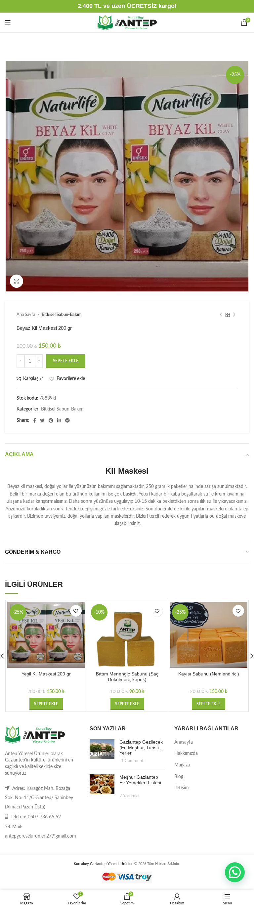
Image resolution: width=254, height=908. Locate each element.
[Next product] (234, 315)
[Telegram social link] (67, 420)
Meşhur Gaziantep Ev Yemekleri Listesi (140, 779)
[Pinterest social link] (51, 420)
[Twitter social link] (42, 420)
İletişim (181, 788)
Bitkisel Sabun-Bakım (62, 314)
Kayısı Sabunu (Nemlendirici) (208, 673)
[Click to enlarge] (16, 281)
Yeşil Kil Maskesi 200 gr (46, 673)
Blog (178, 776)
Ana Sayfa (26, 314)
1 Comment (132, 761)
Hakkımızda (186, 753)
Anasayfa (183, 742)
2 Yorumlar (129, 796)
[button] (46, 704)
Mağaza (182, 765)
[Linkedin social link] (59, 420)
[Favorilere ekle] (76, 611)
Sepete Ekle (65, 361)
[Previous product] (221, 315)
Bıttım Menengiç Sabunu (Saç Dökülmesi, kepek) (127, 676)
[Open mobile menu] (8, 22)
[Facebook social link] (34, 420)
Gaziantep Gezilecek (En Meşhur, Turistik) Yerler (141, 747)
